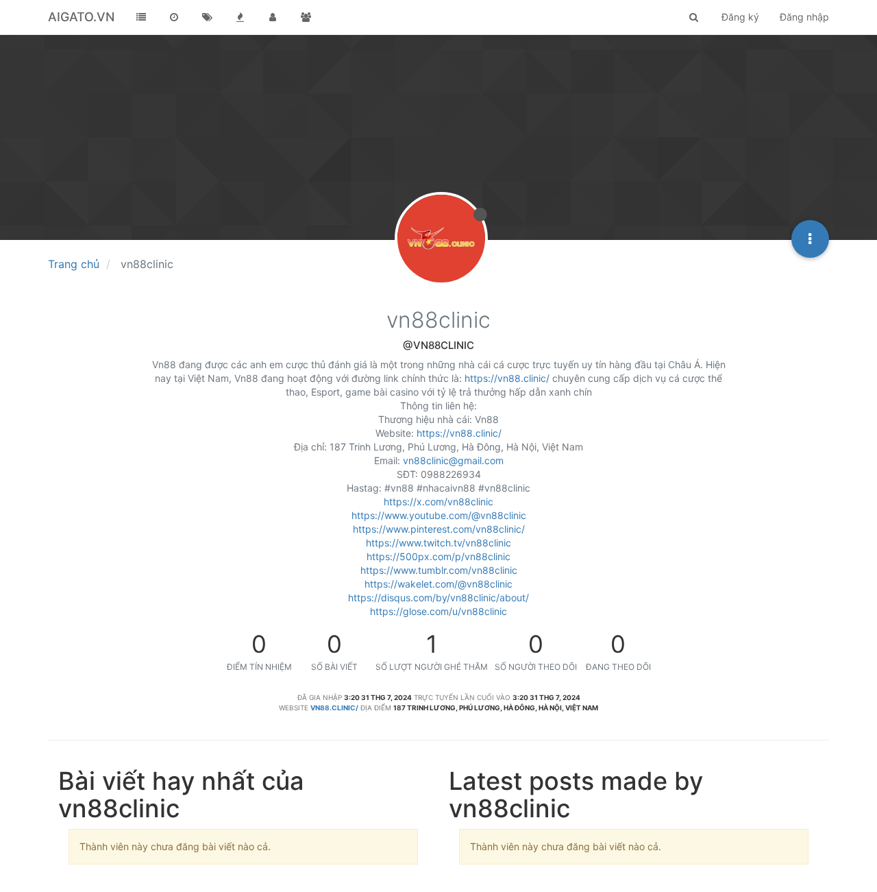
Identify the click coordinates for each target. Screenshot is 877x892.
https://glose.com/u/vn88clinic (438, 611)
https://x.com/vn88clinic (438, 501)
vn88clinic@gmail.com (453, 460)
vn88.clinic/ (334, 707)
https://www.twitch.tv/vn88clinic (438, 543)
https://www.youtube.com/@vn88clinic (438, 515)
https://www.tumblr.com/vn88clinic (438, 570)
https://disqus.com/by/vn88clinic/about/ (438, 597)
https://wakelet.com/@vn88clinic (438, 584)
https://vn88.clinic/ (507, 378)
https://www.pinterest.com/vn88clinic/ (439, 529)
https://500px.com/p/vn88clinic (438, 556)
